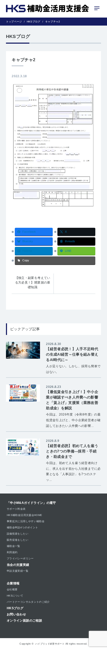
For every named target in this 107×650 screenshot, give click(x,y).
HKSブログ (15, 608)
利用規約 (12, 552)
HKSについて (15, 595)
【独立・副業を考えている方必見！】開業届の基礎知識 (32, 282)
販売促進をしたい (17, 539)
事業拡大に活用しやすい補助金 (25, 521)
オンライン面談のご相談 (24, 620)
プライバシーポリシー (20, 558)
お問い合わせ (16, 614)
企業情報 (13, 583)
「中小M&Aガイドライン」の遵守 (31, 503)
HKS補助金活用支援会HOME (24, 515)
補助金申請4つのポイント (22, 527)
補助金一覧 (13, 546)
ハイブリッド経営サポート (49, 644)
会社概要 (12, 589)
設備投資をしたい (17, 533)
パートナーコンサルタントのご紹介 (28, 601)
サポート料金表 (16, 508)
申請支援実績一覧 (17, 570)
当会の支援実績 (18, 565)
